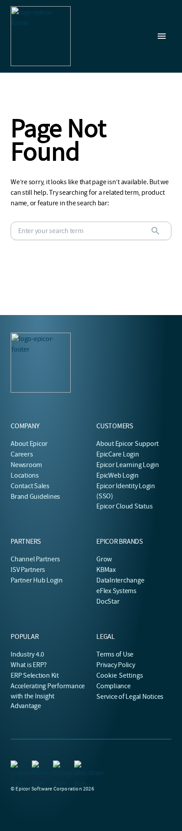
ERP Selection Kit (35, 675)
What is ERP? (29, 664)
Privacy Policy (115, 664)
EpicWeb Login (117, 475)
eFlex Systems (116, 590)
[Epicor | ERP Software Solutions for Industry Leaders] (41, 36)
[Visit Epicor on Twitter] (37, 766)
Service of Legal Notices (129, 696)
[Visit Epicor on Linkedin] (16, 766)
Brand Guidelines (35, 496)
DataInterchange (120, 580)
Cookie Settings (120, 675)
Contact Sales (30, 486)
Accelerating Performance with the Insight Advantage (48, 696)
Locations (25, 475)
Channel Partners (35, 559)
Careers (22, 454)
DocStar (107, 601)
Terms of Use (114, 654)
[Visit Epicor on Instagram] (58, 766)
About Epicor (29, 443)
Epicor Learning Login (127, 464)
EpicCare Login (117, 454)
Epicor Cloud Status (124, 506)
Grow (104, 559)
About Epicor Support (127, 443)
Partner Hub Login (37, 580)
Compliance (113, 686)
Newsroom (26, 464)
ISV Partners (28, 569)
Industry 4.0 (27, 654)
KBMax (106, 569)
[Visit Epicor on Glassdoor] (79, 766)
